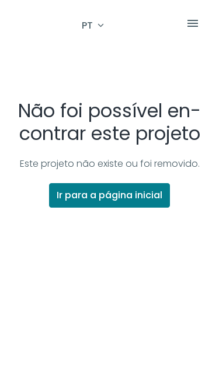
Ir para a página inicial (109, 195)
